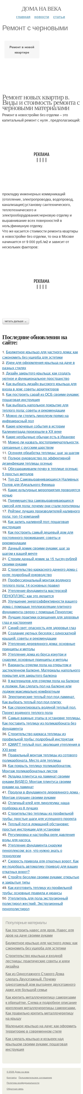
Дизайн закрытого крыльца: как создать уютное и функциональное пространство (36, 376)
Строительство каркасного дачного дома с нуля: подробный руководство (39, 572)
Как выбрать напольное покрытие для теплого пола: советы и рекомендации (35, 407)
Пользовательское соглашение (35, 1077)
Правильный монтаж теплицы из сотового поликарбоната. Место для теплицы (39, 757)
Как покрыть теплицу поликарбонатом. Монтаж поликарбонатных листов (36, 768)
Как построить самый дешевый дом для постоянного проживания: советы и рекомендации (37, 537)
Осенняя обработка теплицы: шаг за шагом (43, 452)
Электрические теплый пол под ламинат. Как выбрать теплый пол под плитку (38, 699)
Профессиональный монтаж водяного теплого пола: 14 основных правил (36, 582)
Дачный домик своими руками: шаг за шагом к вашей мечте (36, 551)
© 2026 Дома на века (18, 1071)
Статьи (59, 16)
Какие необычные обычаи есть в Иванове (40, 436)
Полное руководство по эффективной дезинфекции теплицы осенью (36, 460)
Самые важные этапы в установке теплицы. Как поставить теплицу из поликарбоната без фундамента (41, 723)
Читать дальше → (16, 321)
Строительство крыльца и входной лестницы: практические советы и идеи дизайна (38, 961)
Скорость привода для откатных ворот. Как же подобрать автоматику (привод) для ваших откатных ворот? (40, 866)
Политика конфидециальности (23, 1082)
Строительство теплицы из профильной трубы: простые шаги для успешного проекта (39, 816)
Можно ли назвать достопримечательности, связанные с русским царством (40, 445)
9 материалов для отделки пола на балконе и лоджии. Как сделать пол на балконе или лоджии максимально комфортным (40, 686)
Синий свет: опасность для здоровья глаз (42, 627)
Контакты (12, 1077)
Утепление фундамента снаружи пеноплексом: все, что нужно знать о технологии (32, 850)
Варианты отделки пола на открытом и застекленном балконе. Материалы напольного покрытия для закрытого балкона (41, 670)
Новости (41, 16)
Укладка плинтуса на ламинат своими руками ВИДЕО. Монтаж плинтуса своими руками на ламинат (36, 781)
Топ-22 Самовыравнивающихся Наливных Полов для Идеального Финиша (40, 482)
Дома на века (41, 8)
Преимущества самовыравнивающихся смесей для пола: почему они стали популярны (41, 503)
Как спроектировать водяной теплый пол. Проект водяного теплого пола (39, 710)
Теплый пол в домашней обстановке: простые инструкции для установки (35, 826)
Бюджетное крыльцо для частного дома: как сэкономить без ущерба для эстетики (40, 354)
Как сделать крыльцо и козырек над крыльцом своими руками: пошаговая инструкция (37, 1044)
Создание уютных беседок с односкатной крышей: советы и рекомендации (39, 635)
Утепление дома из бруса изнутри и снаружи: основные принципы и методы (35, 657)
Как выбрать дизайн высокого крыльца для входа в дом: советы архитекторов (39, 386)
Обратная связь (15, 1088)
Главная (23, 16)
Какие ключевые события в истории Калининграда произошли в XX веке (33, 429)
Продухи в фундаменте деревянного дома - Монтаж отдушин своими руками (41, 795)
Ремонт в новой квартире (22, 49)
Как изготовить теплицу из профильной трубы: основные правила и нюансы (37, 890)
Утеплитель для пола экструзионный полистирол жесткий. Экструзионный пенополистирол (35, 903)
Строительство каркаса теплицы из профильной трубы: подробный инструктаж (37, 736)
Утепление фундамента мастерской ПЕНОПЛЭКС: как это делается (34, 593)
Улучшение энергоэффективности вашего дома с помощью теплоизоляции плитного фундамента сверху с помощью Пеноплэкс (39, 606)
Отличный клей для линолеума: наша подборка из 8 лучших (35, 805)
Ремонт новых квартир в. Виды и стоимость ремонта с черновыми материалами (40, 102)
